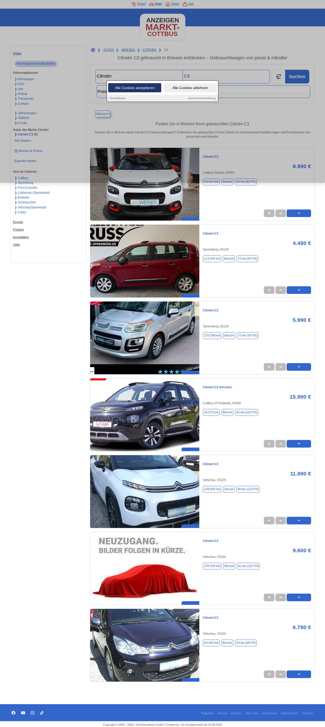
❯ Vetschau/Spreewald (30, 207)
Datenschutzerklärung (202, 98)
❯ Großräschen (25, 202)
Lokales (236, 713)
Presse (222, 713)
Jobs (16, 244)
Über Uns (251, 713)
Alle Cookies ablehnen (190, 88)
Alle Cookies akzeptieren (135, 88)
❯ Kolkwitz (21, 197)
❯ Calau (20, 212)
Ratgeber (207, 713)
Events (18, 222)
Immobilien (21, 237)
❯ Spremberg (23, 183)
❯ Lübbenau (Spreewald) (32, 192)
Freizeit (18, 230)
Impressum (269, 713)
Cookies (307, 713)
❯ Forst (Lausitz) (25, 187)
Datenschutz (289, 713)
